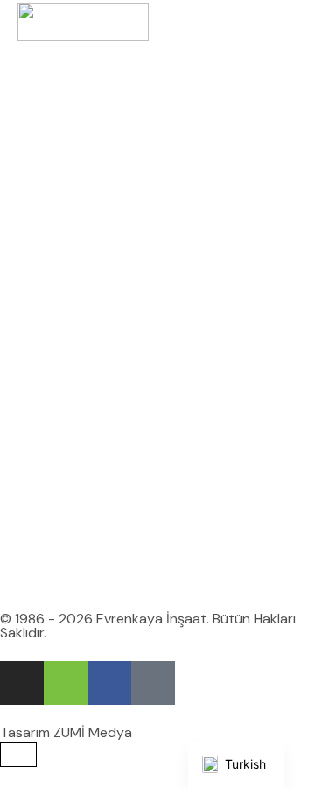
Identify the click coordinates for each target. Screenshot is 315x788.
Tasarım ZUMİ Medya (66, 732)
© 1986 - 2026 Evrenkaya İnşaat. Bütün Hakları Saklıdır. (148, 625)
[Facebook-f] (109, 683)
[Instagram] (22, 683)
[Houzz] (66, 683)
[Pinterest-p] (153, 683)
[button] (292, 22)
